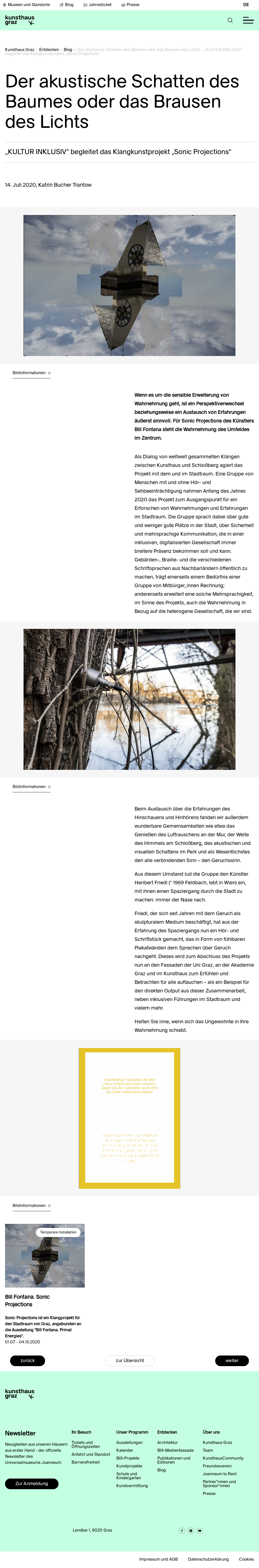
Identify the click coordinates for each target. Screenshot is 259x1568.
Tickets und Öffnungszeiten (86, 1445)
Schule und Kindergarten (128, 1476)
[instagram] (191, 1531)
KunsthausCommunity (223, 1459)
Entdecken (49, 50)
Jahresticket (100, 5)
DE (246, 5)
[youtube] (200, 1531)
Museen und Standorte (29, 5)
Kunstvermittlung (132, 1486)
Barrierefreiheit (86, 1463)
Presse (133, 5)
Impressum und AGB (158, 1560)
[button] (230, 20)
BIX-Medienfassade (175, 1451)
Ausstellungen (129, 1443)
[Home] (19, 20)
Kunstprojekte (129, 1466)
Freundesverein (217, 1466)
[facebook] (182, 1531)
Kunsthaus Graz (19, 50)
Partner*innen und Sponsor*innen (219, 1484)
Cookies (246, 1560)
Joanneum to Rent (219, 1474)
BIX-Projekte (127, 1459)
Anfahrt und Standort (91, 1455)
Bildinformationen (30, 373)
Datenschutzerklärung (208, 1560)
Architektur (167, 1443)
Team (208, 1451)
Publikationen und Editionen (173, 1461)
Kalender (124, 1451)
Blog (69, 5)
